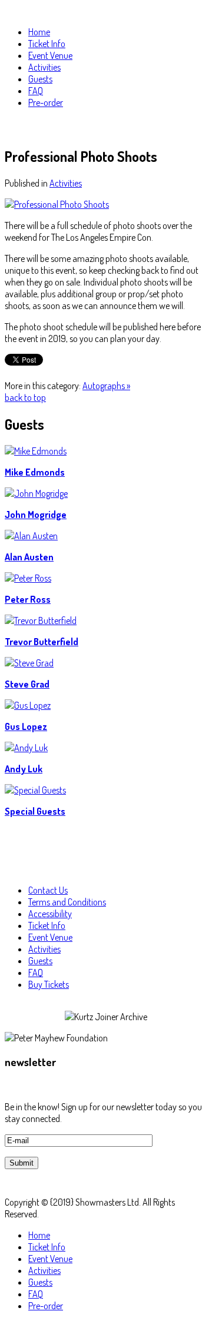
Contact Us (48, 890)
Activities (65, 183)
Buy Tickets (48, 984)
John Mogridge (36, 514)
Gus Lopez (26, 726)
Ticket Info (46, 925)
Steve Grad (27, 684)
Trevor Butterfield (41, 642)
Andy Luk (23, 769)
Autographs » (106, 385)
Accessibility (50, 914)
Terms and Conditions (67, 902)
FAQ (35, 972)
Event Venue (50, 937)
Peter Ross (28, 599)
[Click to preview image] (57, 204)
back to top (25, 397)
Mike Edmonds (35, 472)
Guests (40, 961)
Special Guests (35, 811)
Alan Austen (29, 557)
